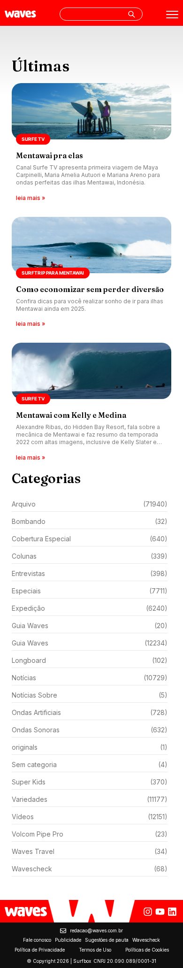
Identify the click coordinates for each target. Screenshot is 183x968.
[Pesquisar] (131, 14)
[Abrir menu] (172, 14)
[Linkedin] (172, 912)
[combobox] (101, 14)
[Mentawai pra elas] (91, 143)
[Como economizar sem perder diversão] (91, 273)
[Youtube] (160, 912)
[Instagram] (148, 912)
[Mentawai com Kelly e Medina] (91, 402)
